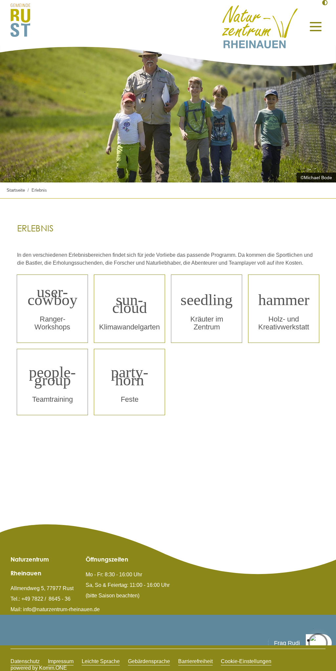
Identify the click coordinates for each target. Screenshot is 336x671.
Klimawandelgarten (129, 327)
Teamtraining (52, 399)
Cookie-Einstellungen (246, 661)
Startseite (16, 190)
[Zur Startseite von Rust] (20, 20)
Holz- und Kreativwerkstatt (283, 323)
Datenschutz (25, 661)
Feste (129, 399)
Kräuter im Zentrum (206, 323)
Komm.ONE (53, 668)
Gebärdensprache (149, 661)
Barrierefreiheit (195, 661)
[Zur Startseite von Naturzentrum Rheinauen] (260, 26)
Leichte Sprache (101, 661)
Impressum (61, 661)
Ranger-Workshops (52, 323)
